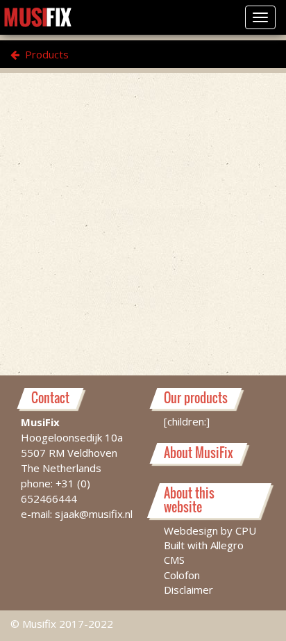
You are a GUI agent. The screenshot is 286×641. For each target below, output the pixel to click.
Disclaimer (188, 590)
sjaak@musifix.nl (94, 514)
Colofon (182, 575)
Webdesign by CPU (210, 530)
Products (45, 54)
